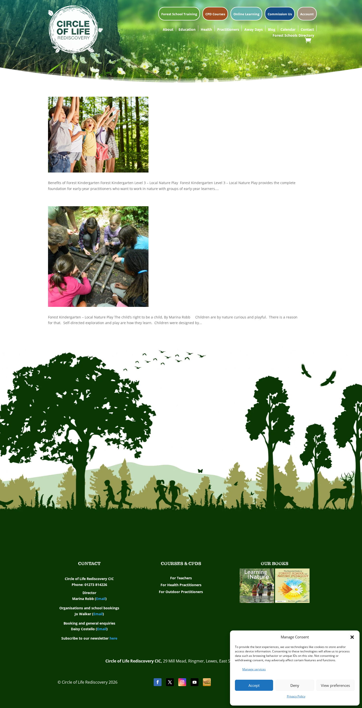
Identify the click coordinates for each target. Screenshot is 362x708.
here (113, 638)
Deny (294, 685)
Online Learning (246, 14)
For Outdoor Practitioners (181, 591)
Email (100, 598)
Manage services (254, 669)
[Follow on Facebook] (158, 682)
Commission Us (280, 14)
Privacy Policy (296, 696)
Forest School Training (179, 14)
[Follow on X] (170, 682)
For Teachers (181, 578)
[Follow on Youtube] (194, 682)
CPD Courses (215, 14)
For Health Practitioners (181, 584)
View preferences (335, 685)
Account (307, 14)
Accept (254, 685)
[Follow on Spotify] (207, 682)
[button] (352, 637)
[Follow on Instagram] (182, 682)
